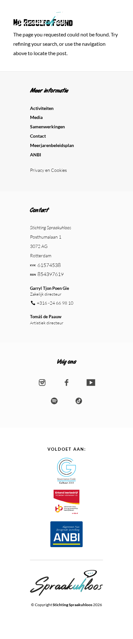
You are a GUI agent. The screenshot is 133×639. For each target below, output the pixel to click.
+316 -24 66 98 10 (55, 303)
